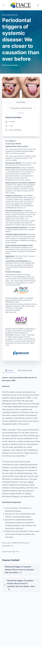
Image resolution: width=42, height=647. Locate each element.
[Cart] (38, 5)
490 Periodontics (10, 15)
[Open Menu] (3, 5)
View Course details (10, 65)
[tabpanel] (21, 463)
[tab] (8, 370)
